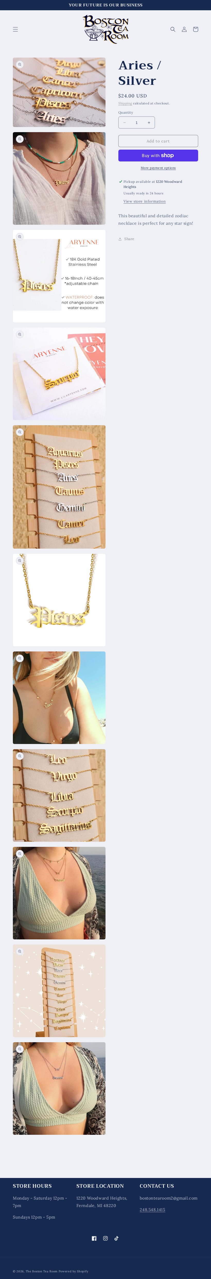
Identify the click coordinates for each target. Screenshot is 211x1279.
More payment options (158, 168)
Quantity (125, 112)
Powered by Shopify (74, 1271)
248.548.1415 (152, 1209)
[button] (15, 29)
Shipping (125, 103)
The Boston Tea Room (42, 1271)
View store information (145, 201)
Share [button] (129, 239)
